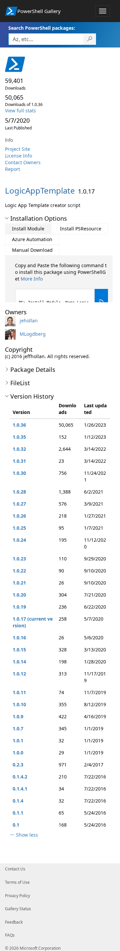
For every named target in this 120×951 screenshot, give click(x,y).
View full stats (20, 110)
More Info (32, 279)
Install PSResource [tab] (80, 228)
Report (12, 169)
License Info (18, 155)
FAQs (10, 935)
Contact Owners (23, 162)
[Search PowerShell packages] (89, 39)
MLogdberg (33, 334)
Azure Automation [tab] (32, 239)
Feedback (14, 922)
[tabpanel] (61, 288)
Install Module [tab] (28, 228)
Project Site (17, 149)
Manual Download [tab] (32, 250)
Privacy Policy (17, 896)
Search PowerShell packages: (41, 28)
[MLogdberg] (11, 334)
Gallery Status (18, 909)
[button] (7, 218)
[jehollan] (11, 320)
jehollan (29, 320)
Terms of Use (17, 882)
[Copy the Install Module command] (101, 302)
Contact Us (15, 869)
